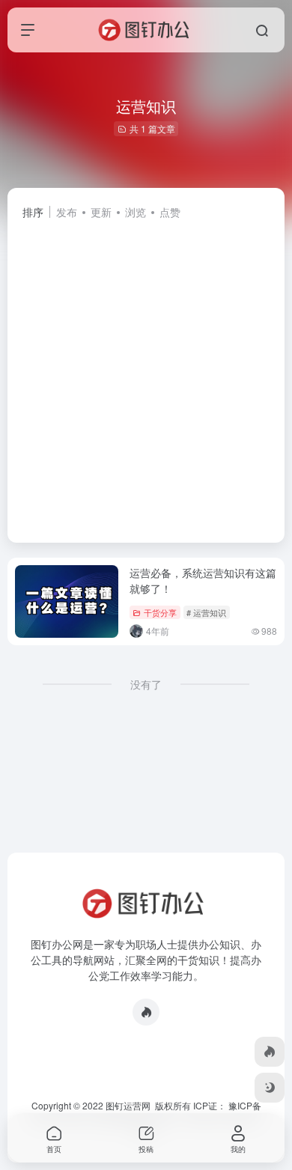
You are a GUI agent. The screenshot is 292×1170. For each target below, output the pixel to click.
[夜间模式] (270, 1088)
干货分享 (160, 612)
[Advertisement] (146, 374)
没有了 (146, 684)
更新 (101, 211)
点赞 (169, 211)
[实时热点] (146, 1012)
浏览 (135, 211)
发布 (66, 211)
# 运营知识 (206, 612)
